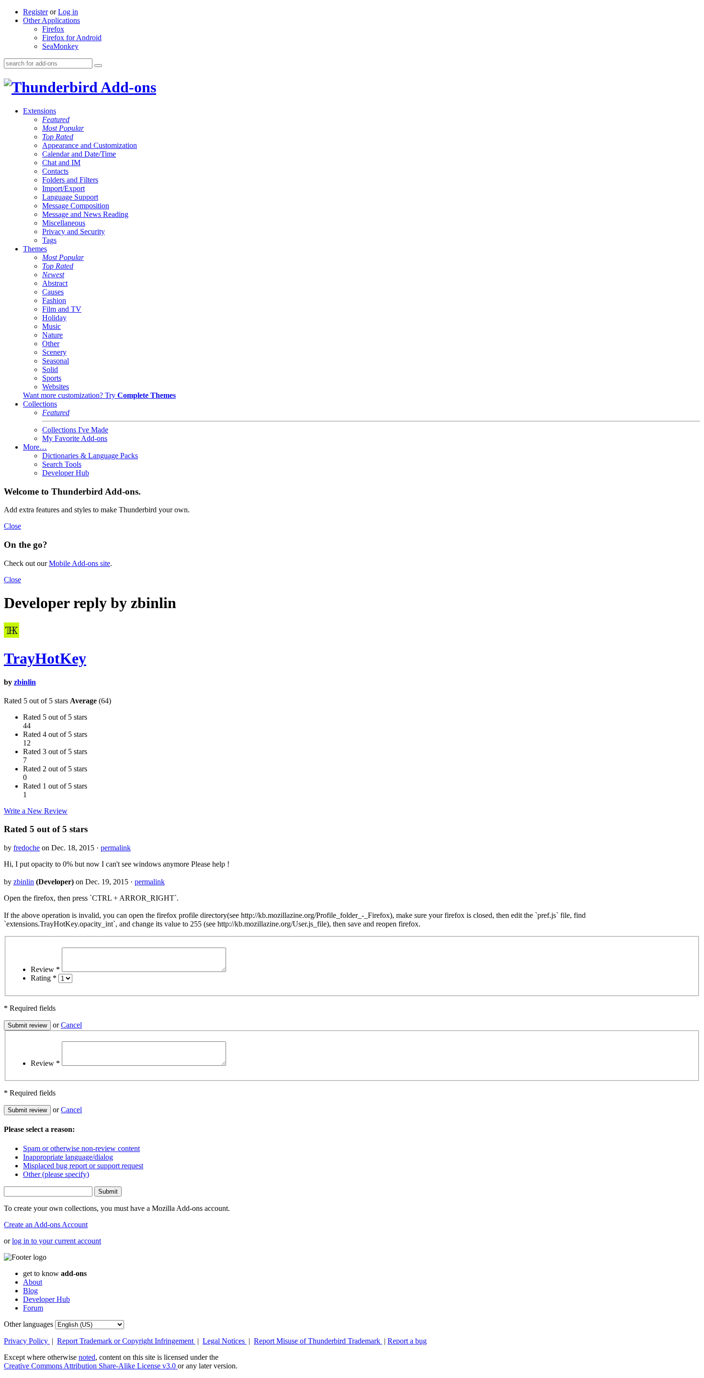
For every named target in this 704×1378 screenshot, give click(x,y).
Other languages (28, 1324)
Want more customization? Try (99, 395)
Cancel (71, 1025)
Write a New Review (36, 811)
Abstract (55, 283)
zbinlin (25, 682)
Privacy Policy (27, 1341)
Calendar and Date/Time (79, 154)
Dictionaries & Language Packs (90, 456)
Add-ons (127, 87)
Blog (30, 1291)
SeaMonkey (60, 46)
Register (35, 12)
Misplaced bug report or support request (83, 1166)
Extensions (39, 111)
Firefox (53, 29)
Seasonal (55, 361)
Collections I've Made (75, 430)
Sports (51, 378)
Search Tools (61, 464)
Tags (49, 240)
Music (51, 326)
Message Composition (75, 206)
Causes (53, 292)
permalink (116, 848)
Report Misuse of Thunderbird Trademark (318, 1341)
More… (35, 447)
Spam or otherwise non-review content (81, 1148)
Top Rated (57, 137)
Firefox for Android (72, 38)
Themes (35, 249)
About (32, 1282)
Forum (33, 1308)
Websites (55, 387)
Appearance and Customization (89, 145)
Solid (50, 369)
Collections (40, 404)
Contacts (55, 171)
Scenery (54, 352)
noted (87, 1357)
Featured (55, 119)
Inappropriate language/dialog (68, 1157)
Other (50, 343)
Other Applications (51, 20)
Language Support (70, 197)
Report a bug (407, 1341)
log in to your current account (56, 1241)
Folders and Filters (70, 180)
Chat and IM (61, 162)
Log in (68, 12)
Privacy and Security (73, 231)
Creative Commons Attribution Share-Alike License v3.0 (91, 1366)
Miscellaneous (63, 223)
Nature (52, 335)
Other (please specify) (56, 1174)
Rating (44, 978)
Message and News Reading (85, 214)
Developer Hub (65, 473)
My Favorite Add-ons (74, 438)
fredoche (26, 848)
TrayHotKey (45, 658)
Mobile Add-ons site (79, 563)
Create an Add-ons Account (46, 1224)
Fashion (54, 300)
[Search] (98, 65)
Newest (53, 275)
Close (12, 526)
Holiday (54, 318)
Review (45, 969)
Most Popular (63, 128)
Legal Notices (225, 1341)
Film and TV (61, 309)
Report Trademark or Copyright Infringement (126, 1341)
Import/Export (63, 188)
